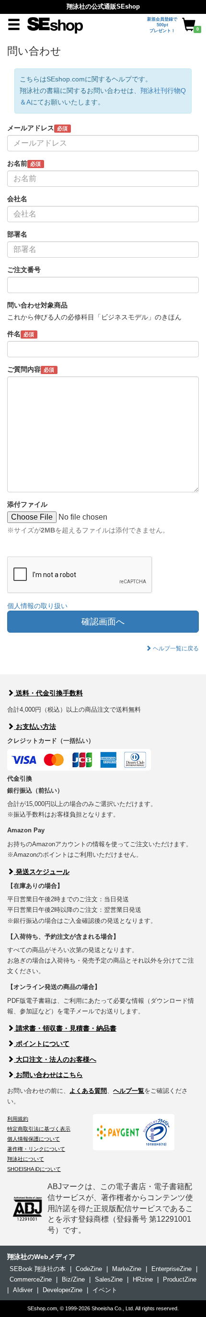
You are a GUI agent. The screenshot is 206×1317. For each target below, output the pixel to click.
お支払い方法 (35, 726)
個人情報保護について (33, 1139)
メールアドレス (37, 128)
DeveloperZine (62, 1290)
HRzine (143, 1279)
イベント (104, 1290)
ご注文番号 (24, 269)
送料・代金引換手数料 (48, 693)
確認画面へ (103, 621)
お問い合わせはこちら (48, 1075)
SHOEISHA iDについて (34, 1169)
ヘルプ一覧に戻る (175, 648)
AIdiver (23, 1290)
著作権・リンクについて (36, 1149)
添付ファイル (27, 504)
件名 (20, 334)
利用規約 (17, 1119)
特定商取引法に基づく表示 (38, 1129)
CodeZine (89, 1268)
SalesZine (109, 1279)
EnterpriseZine (171, 1268)
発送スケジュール (41, 871)
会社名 (17, 199)
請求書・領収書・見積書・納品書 (65, 1028)
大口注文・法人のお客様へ (55, 1059)
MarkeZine (126, 1268)
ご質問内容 (30, 369)
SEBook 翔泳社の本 (38, 1268)
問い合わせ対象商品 (37, 305)
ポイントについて (41, 1043)
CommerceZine (31, 1279)
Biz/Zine (73, 1279)
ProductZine (179, 1279)
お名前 (24, 163)
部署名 (17, 234)
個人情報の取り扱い (37, 606)
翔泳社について (25, 1159)
